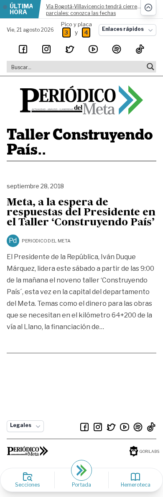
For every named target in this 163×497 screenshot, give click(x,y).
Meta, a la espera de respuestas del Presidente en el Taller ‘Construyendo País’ (81, 213)
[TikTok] (140, 49)
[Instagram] (46, 49)
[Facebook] (23, 49)
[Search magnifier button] (150, 66)
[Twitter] (70, 49)
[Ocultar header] (148, 7)
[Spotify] (117, 49)
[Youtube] (93, 49)
